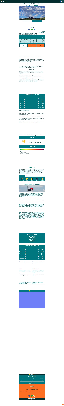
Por (43, 31)
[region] (32, 24)
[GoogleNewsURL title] (34, 29)
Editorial (34, 383)
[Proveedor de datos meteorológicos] (32, 399)
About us (36, 389)
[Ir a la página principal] (5, 1)
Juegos (42, 380)
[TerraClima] (61, 1)
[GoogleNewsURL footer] (34, 395)
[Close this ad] (63, 401)
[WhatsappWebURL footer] (32, 395)
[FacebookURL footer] (29, 395)
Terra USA (22, 380)
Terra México (41, 378)
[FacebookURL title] (29, 29)
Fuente (42, 32)
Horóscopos (32, 380)
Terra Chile (22, 378)
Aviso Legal (27, 389)
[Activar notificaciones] (63, 404)
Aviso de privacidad (32, 389)
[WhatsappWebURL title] (32, 29)
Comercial (30, 383)
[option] (23, 45)
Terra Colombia (32, 378)
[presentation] (43, 40)
